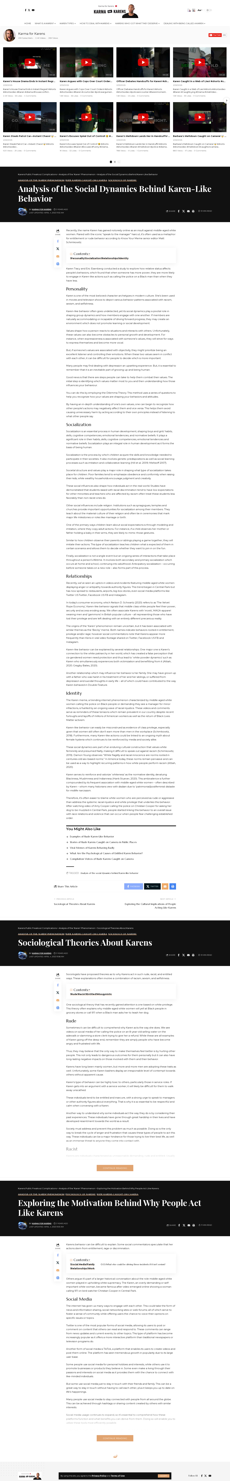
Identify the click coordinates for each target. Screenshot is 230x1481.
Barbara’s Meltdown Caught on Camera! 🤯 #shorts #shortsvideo (200, 136)
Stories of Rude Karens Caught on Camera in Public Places (103, 842)
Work (91, 1268)
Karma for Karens (31, 34)
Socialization (93, 258)
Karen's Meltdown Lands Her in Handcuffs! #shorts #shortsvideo (143, 136)
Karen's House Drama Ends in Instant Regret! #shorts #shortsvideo (30, 81)
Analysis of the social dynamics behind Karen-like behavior (109, 873)
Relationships (110, 258)
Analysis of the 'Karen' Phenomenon (41, 180)
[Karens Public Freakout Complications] (115, 10)
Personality (77, 258)
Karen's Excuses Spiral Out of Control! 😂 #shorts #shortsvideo (86, 136)
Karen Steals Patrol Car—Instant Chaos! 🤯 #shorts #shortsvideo (30, 136)
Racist (82, 994)
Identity (123, 258)
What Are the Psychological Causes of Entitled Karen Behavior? (106, 853)
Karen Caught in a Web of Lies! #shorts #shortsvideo (200, 81)
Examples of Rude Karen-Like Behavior (92, 836)
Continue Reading (115, 1168)
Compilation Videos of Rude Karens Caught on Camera (102, 858)
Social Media (78, 1264)
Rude (74, 994)
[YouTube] (33, 10)
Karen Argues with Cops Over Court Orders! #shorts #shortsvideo (86, 81)
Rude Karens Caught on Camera (86, 180)
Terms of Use (118, 1476)
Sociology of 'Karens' (122, 180)
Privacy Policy (99, 1476)
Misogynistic (104, 994)
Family (91, 1264)
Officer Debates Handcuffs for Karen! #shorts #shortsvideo (143, 81)
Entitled (91, 994)
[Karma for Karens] (9, 35)
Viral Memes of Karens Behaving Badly (92, 847)
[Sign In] (21, 10)
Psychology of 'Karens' (81, 1194)
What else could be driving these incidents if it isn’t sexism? (135, 1264)
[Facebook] (25, 10)
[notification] (189, 10)
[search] (193, 10)
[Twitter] (29, 10)
